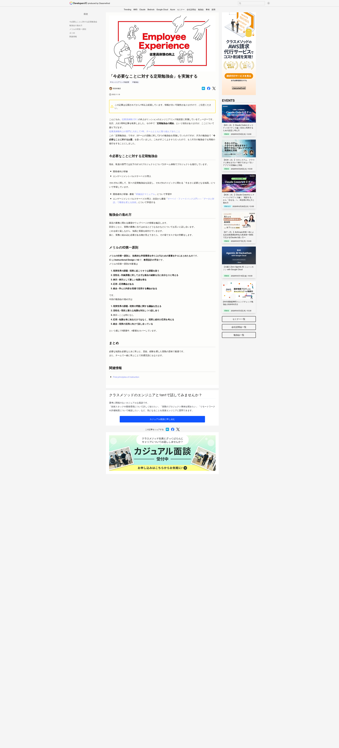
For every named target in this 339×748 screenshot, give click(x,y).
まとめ (72, 32)
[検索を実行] (240, 3)
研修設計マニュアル (145, 194)
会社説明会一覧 (238, 326)
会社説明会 (191, 9)
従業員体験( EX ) (130, 119)
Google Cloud (162, 9)
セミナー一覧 (239, 319)
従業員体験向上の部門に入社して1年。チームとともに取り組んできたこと (144, 131)
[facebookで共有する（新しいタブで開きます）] (208, 88)
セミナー (181, 9)
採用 (213, 9)
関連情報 (73, 36)
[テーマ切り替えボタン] (268, 3)
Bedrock (151, 9)
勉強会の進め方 (75, 25)
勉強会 (201, 9)
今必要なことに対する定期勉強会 (83, 21)
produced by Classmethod (99, 3)
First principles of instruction (126, 376)
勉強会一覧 (239, 334)
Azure (172, 9)
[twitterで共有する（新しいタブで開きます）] (214, 88)
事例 (207, 9)
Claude (142, 9)
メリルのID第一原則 (77, 29)
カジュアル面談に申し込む (162, 419)
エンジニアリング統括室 (120, 82)
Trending (127, 9)
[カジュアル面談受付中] (162, 453)
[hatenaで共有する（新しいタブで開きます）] (203, 88)
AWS (135, 9)
